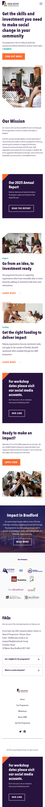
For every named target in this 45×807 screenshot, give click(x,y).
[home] (10, 3)
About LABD (22, 717)
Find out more (13, 56)
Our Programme (22, 705)
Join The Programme (22, 723)
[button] (40, 3)
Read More (22, 541)
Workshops (22, 711)
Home (22, 699)
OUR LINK (17, 413)
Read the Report (21, 208)
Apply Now (11, 462)
